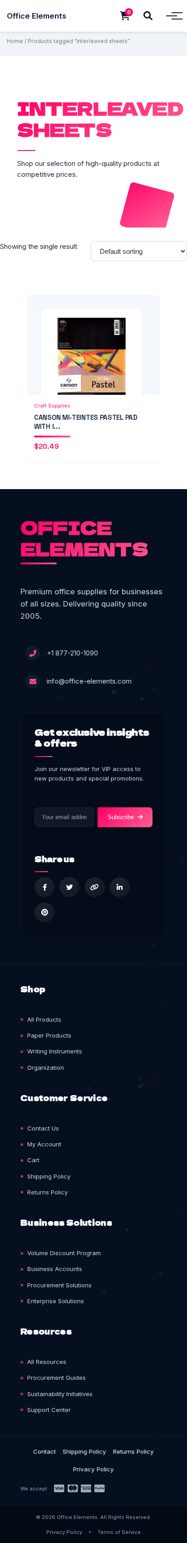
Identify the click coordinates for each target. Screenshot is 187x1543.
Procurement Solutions (59, 1285)
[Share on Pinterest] (44, 912)
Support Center (49, 1409)
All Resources (46, 1361)
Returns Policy (47, 1192)
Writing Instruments (54, 1051)
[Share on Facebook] (44, 887)
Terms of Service (119, 1532)
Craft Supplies (52, 406)
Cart (33, 1160)
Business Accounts (54, 1268)
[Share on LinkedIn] (120, 887)
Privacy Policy (93, 1469)
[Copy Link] (95, 887)
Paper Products (49, 1035)
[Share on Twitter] (69, 887)
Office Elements (36, 15)
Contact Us (43, 1128)
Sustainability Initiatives (60, 1393)
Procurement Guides (56, 1377)
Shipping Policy (48, 1176)
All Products (44, 1019)
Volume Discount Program (64, 1253)
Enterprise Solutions (55, 1301)
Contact (44, 1451)
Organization (45, 1067)
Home (15, 41)
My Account (44, 1144)
